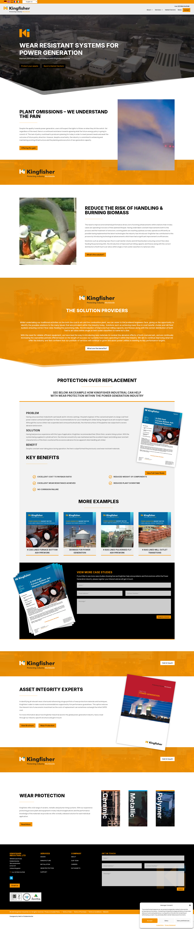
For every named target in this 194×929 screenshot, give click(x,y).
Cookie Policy (160, 925)
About (149, 10)
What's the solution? (95, 254)
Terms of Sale (67, 912)
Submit (180, 889)
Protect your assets (29, 66)
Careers (74, 864)
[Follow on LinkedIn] (11, 878)
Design (42, 857)
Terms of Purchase (80, 912)
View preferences (183, 921)
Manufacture (45, 860)
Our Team (74, 860)
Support (43, 872)
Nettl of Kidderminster (25, 916)
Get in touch (167, 663)
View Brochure (27, 725)
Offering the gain (28, 148)
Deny (166, 921)
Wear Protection (47, 725)
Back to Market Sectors (54, 66)
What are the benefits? (97, 348)
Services (158, 10)
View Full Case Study (155, 473)
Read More (26, 824)
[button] (190, 905)
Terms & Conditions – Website (98, 912)
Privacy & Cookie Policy (52, 912)
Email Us (14, 885)
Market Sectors (170, 10)
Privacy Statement (170, 925)
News (180, 10)
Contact (186, 10)
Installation (45, 864)
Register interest (164, 617)
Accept (149, 921)
